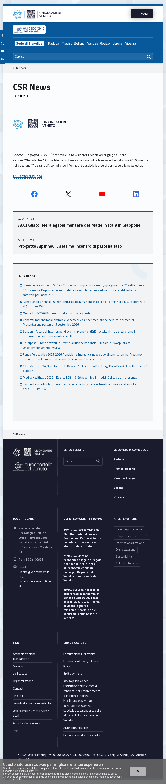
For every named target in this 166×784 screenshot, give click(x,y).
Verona (117, 43)
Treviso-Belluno (73, 43)
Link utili (18, 695)
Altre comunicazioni (76, 727)
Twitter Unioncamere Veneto (68, 194)
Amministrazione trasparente (24, 656)
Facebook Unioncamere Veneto (34, 194)
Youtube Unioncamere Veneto (102, 194)
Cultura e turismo (127, 563)
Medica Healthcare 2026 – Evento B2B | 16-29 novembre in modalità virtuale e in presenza (80, 377)
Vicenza (130, 43)
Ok (138, 771)
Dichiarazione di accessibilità (81, 735)
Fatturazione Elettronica (79, 654)
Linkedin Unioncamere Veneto (136, 194)
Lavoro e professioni (129, 529)
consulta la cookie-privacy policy (99, 773)
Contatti (18, 688)
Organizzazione (23, 681)
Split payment (72, 673)
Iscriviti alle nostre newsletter (32, 703)
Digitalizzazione (125, 549)
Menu (144, 13)
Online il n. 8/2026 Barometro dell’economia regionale (56, 313)
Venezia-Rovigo (98, 43)
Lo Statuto (20, 673)
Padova (53, 43)
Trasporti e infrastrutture (132, 536)
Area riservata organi (26, 723)
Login (16, 730)
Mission (18, 666)
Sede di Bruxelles (29, 43)
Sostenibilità (124, 556)
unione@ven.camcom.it (34, 572)
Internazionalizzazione (130, 543)
